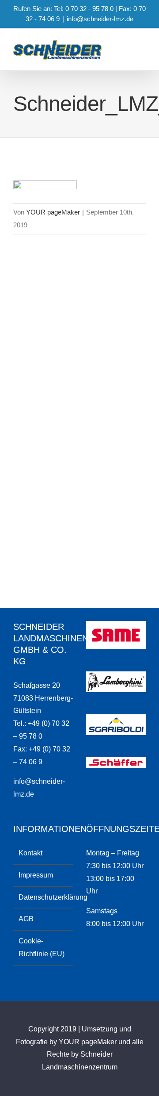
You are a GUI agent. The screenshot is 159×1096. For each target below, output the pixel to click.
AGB (26, 919)
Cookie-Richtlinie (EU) (41, 947)
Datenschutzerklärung (43, 897)
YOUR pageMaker (53, 212)
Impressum (36, 875)
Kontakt (30, 853)
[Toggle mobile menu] (142, 56)
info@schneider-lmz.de (100, 19)
